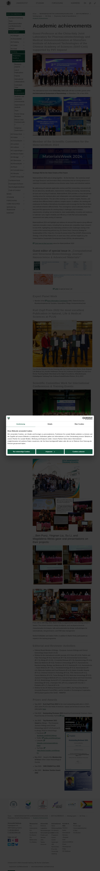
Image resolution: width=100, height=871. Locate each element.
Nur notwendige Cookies (21, 451)
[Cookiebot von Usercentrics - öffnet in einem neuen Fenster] (83, 418)
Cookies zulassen (79, 451)
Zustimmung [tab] (20, 424)
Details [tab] (50, 424)
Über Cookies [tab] (79, 424)
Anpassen (49, 451)
